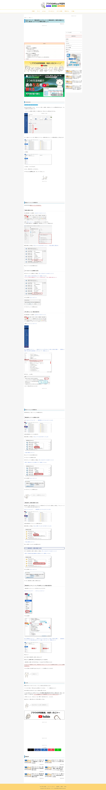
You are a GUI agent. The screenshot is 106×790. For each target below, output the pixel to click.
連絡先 (62, 786)
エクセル (67, 43)
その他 (67, 51)
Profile (65, 786)
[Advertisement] (44, 34)
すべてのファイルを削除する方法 (33, 50)
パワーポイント (69, 45)
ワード (67, 41)
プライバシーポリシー (51, 786)
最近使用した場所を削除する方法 (33, 55)
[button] (81, 32)
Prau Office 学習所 (43, 786)
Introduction (28, 46)
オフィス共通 (68, 47)
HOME (67, 39)
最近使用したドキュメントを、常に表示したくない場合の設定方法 (38, 57)
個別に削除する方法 (31, 49)
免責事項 (57, 786)
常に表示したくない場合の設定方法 (33, 51)
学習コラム (68, 49)
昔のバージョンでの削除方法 (31, 53)
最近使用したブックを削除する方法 (33, 54)
